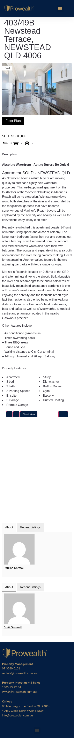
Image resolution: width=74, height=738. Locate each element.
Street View (28, 414)
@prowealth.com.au (19, 691)
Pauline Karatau (14, 567)
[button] (60, 8)
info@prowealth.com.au (17, 715)
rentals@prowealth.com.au (19, 673)
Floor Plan (13, 121)
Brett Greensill (13, 627)
